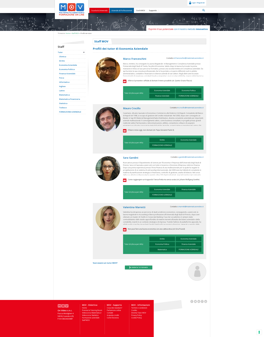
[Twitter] (195, 301)
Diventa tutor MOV (139, 267)
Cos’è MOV (140, 10)
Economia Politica (67, 69)
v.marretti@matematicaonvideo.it (190, 206)
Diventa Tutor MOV (138, 313)
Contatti (110, 313)
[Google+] (202, 301)
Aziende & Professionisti (122, 10)
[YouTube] (205, 301)
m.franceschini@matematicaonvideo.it (189, 58)
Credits (134, 310)
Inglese (62, 86)
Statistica (63, 103)
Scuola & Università (99, 10)
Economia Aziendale (68, 65)
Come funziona (113, 318)
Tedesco (63, 107)
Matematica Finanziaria (69, 99)
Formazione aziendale (90, 318)
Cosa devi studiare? (114, 308)
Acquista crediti (113, 315)
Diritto (62, 61)
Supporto (153, 10)
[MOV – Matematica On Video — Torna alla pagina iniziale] (71, 15)
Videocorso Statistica (90, 315)
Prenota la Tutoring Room (92, 310)
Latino (62, 90)
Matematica (64, 95)
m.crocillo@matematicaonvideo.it (190, 107)
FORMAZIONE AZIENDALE (70, 112)
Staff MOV (75, 33)
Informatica (64, 82)
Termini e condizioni (139, 308)
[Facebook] (191, 301)
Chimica (62, 56)
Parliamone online (114, 310)
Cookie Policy (136, 318)
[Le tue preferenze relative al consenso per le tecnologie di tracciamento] (259, 332)
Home (68, 33)
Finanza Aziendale (67, 73)
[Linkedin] (198, 301)
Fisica (61, 78)
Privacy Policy (136, 315)
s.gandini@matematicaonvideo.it (191, 157)
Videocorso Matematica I (91, 313)
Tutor (60, 52)
